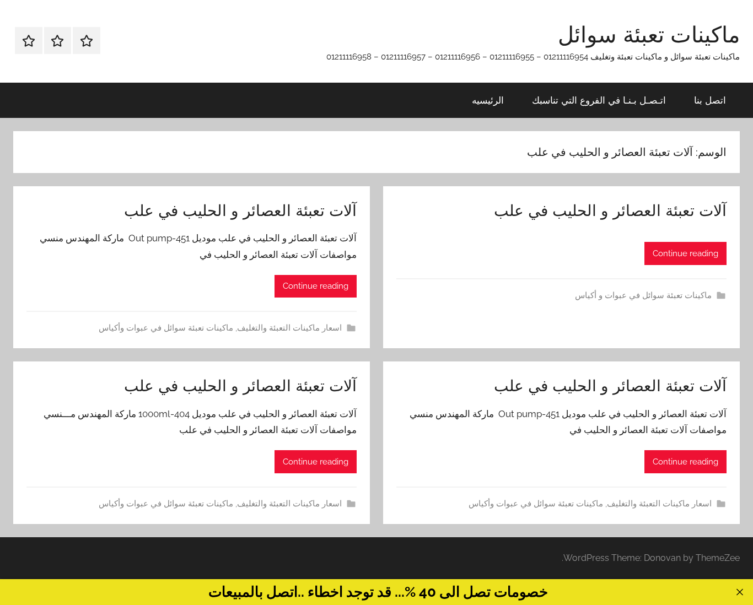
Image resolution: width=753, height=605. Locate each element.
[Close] (739, 592)
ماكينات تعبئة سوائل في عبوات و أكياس (643, 295)
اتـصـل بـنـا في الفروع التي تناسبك (599, 100)
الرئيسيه (488, 100)
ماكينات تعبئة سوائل (649, 34)
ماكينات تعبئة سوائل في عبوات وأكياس (166, 328)
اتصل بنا (710, 100)
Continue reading (685, 253)
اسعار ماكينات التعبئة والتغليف (289, 328)
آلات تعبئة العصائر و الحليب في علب (610, 210)
